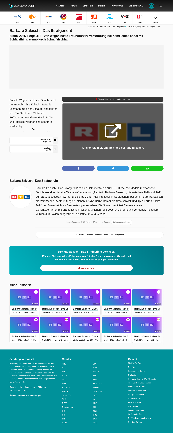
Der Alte (131, 367)
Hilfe (20, 387)
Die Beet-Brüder (135, 422)
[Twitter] (113, 168)
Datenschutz (14, 391)
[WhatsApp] (147, 168)
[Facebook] (78, 168)
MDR (95, 411)
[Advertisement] (86, 67)
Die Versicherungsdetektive (139, 418)
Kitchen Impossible (136, 410)
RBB (95, 415)
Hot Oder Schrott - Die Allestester (142, 379)
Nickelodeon (67, 407)
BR (94, 407)
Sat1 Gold (97, 391)
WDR (64, 423)
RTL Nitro (66, 387)
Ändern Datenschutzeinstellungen (25, 395)
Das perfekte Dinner (136, 371)
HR (63, 411)
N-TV (64, 403)
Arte (95, 399)
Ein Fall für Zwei (135, 363)
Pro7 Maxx (97, 383)
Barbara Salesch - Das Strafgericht (33, 180)
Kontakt (12, 387)
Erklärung (41, 387)
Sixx (95, 379)
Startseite (91, 27)
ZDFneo (65, 391)
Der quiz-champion (136, 394)
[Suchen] (160, 6)
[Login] (151, 6)
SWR (95, 419)
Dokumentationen (122, 222)
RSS (25, 391)
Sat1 (95, 368)
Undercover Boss (135, 398)
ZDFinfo (96, 387)
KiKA (95, 403)
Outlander (132, 375)
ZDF (95, 364)
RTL (64, 368)
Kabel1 (96, 372)
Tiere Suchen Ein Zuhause (139, 383)
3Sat (64, 379)
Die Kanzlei (133, 406)
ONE (95, 423)
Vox (94, 376)
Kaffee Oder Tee (135, 414)
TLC (64, 399)
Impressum (30, 387)
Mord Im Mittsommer (137, 391)
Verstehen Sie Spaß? (137, 387)
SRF (95, 395)
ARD (64, 364)
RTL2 (64, 376)
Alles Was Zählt (134, 402)
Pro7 (64, 372)
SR (63, 419)
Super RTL (66, 395)
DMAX (65, 383)
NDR (64, 415)
